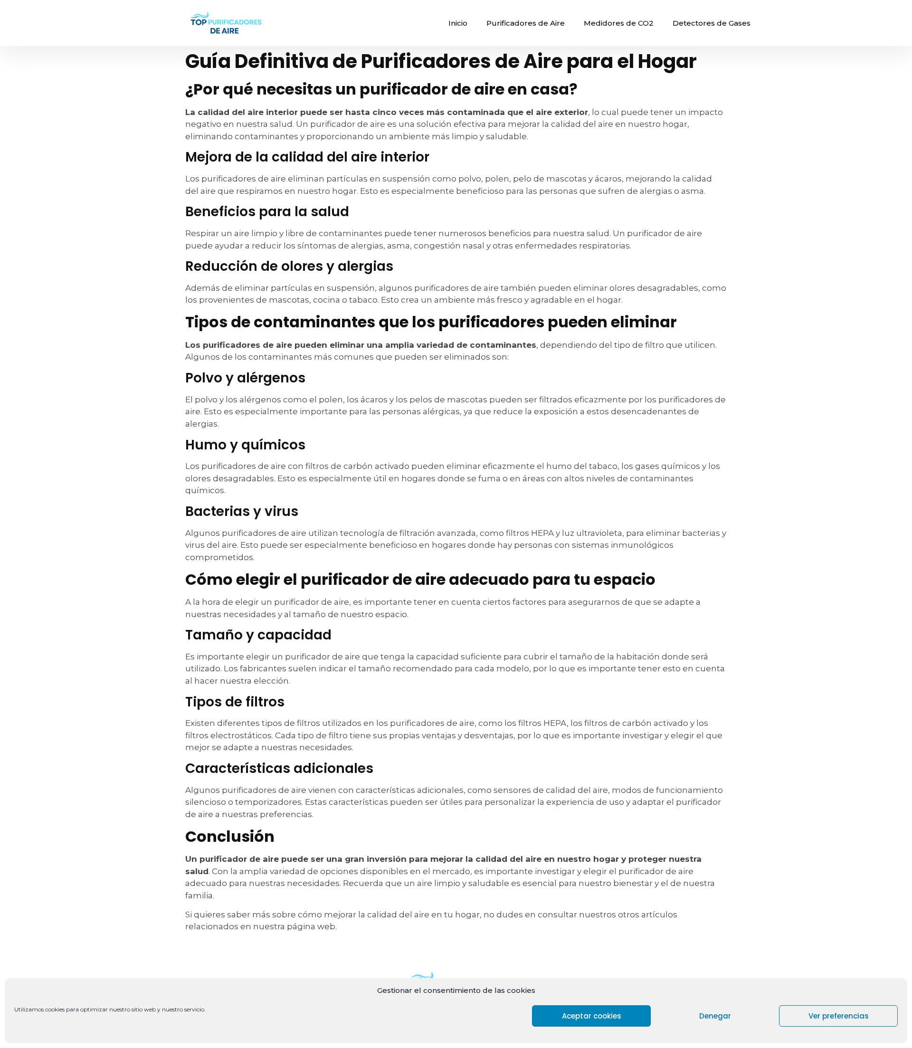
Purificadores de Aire (525, 23)
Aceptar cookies (591, 1016)
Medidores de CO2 (619, 23)
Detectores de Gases (711, 23)
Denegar (715, 1016)
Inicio (457, 23)
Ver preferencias (838, 1016)
